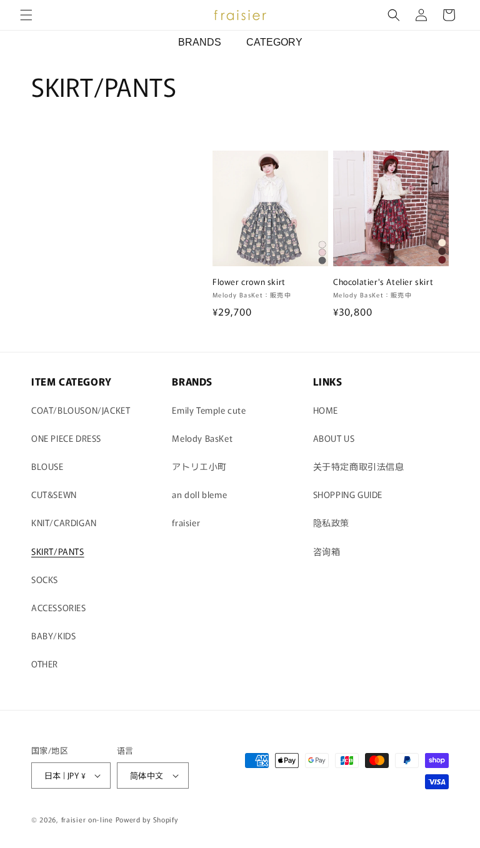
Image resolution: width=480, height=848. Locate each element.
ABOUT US (334, 438)
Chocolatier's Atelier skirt (383, 282)
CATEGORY (274, 42)
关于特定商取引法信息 (358, 466)
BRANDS (199, 42)
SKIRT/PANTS (57, 551)
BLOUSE (47, 466)
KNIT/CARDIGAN (64, 522)
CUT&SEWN (54, 494)
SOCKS (44, 579)
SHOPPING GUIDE (347, 494)
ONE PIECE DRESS (66, 438)
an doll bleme (199, 494)
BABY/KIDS (53, 635)
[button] (26, 15)
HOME (325, 410)
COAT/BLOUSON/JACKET (80, 410)
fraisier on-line (87, 819)
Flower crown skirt (249, 282)
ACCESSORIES (58, 607)
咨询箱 (327, 551)
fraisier (186, 522)
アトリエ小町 (199, 466)
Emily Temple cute (209, 410)
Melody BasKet (202, 438)
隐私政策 (331, 522)
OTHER (44, 663)
